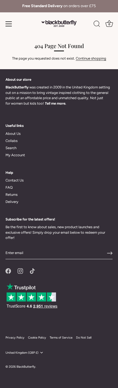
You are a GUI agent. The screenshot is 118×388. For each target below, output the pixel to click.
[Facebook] (8, 271)
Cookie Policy (37, 337)
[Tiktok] (32, 271)
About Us (13, 134)
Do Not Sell (83, 337)
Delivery (11, 202)
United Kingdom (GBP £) (21, 352)
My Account (15, 155)
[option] (59, 6)
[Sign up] (110, 253)
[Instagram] (20, 271)
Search (10, 148)
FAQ (9, 187)
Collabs (11, 141)
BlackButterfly (25, 367)
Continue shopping (91, 58)
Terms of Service (61, 337)
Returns (11, 194)
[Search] (97, 25)
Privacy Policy (14, 337)
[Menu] (9, 24)
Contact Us (14, 180)
